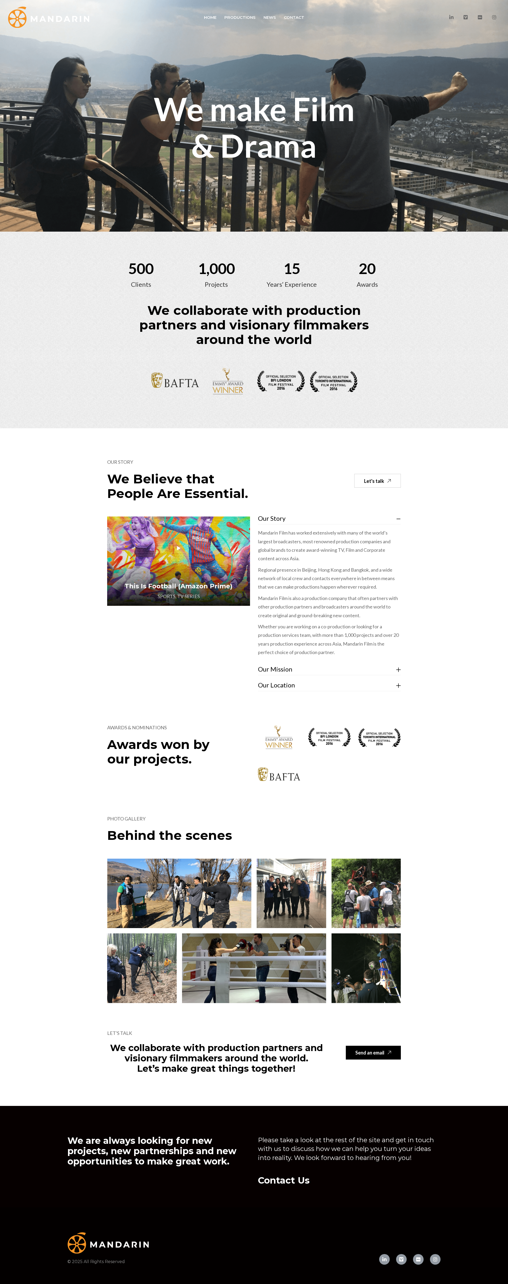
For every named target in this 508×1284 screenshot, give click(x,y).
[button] (377, 481)
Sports (166, 596)
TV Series (188, 596)
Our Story (271, 518)
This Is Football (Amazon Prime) (179, 586)
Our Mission (275, 669)
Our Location (276, 685)
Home (210, 17)
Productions (240, 17)
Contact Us (284, 1180)
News (270, 17)
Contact (294, 17)
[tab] (329, 518)
